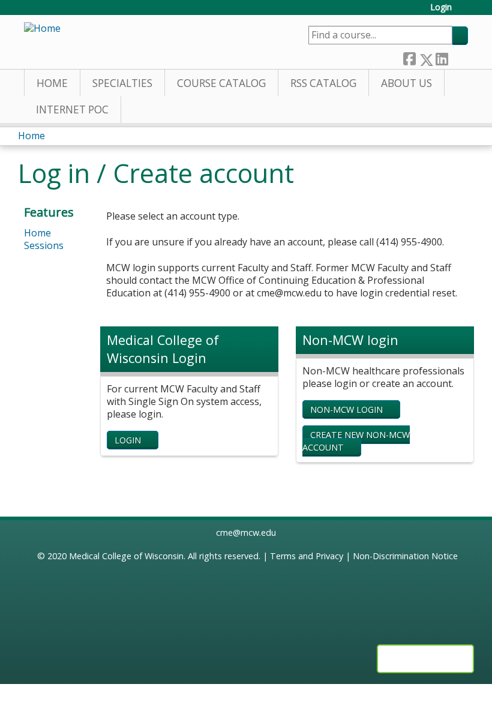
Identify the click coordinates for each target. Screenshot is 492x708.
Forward (458, 56)
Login (441, 7)
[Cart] (464, 11)
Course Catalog (221, 83)
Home (52, 83)
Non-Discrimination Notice (405, 556)
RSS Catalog (323, 83)
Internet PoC (72, 109)
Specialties (122, 83)
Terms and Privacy (306, 556)
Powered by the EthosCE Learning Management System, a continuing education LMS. (425, 658)
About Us (406, 83)
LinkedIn (442, 56)
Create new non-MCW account (356, 441)
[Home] (42, 28)
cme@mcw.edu (246, 532)
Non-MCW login (346, 409)
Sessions (44, 245)
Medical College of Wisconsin (126, 556)
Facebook (409, 56)
